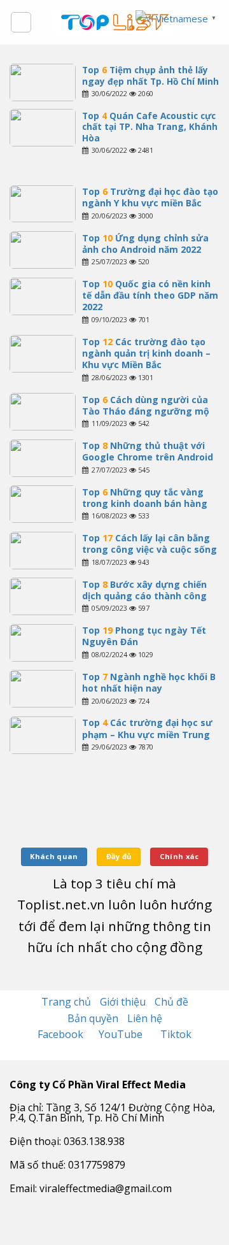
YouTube (122, 1034)
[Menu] (21, 22)
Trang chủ (66, 1002)
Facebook (62, 1034)
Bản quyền (92, 1018)
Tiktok (175, 1034)
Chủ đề (171, 1002)
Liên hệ (144, 1018)
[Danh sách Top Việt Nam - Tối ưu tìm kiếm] (115, 22)
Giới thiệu (123, 1002)
